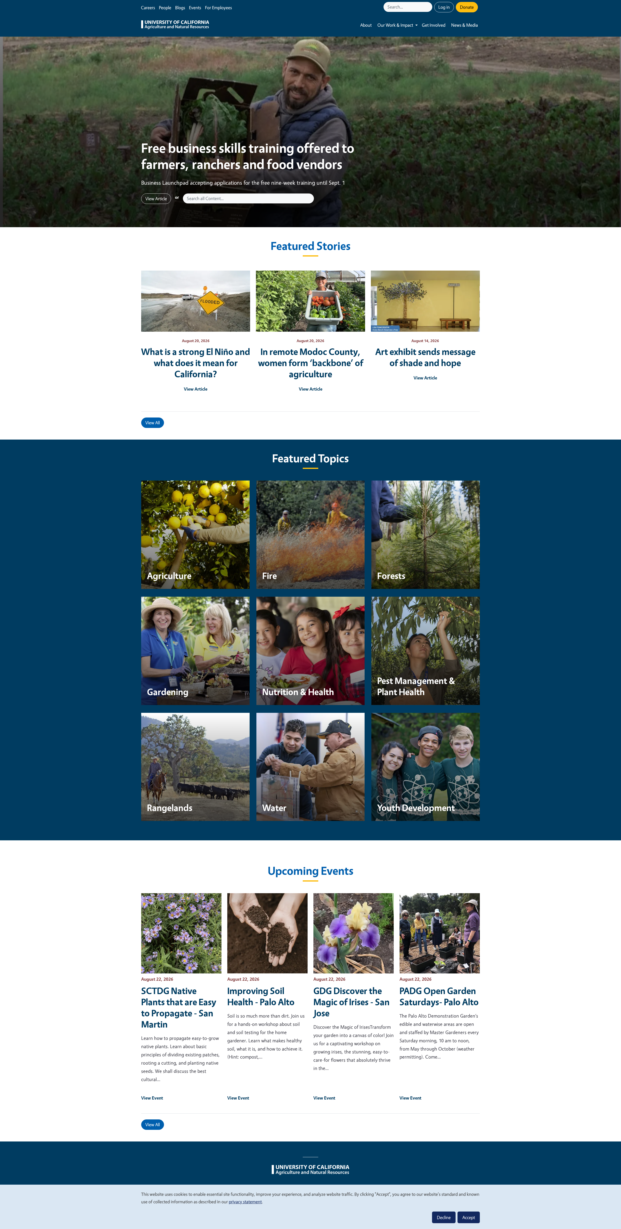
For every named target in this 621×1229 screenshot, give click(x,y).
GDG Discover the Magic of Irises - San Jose (351, 1002)
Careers (148, 7)
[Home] (175, 25)
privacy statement (245, 1202)
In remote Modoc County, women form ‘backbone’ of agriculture (310, 362)
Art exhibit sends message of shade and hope (425, 357)
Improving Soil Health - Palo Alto (260, 996)
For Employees (218, 7)
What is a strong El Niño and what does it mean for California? (195, 362)
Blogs (180, 7)
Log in (444, 7)
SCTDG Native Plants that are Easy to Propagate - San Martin (178, 1007)
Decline (444, 1217)
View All (152, 423)
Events (195, 7)
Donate (467, 7)
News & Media (464, 25)
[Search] (429, 7)
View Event (152, 1098)
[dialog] (310, 1206)
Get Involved (433, 25)
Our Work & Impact (395, 25)
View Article (156, 198)
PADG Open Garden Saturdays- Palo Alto (439, 996)
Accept (468, 1217)
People (165, 7)
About (366, 25)
